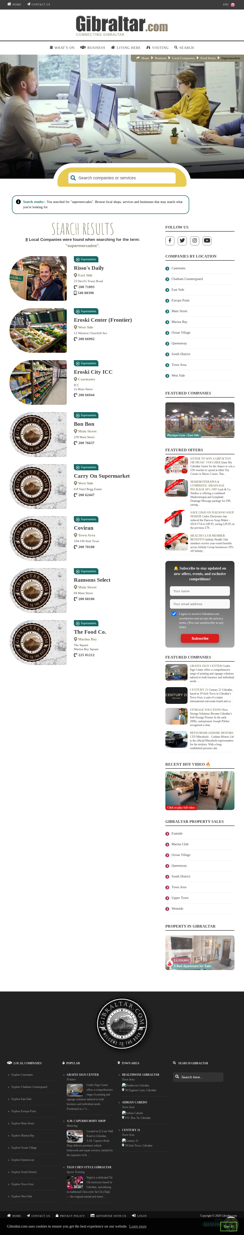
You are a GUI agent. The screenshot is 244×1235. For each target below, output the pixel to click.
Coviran (83, 528)
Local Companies (183, 58)
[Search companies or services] (73, 177)
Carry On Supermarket (102, 476)
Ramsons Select (92, 580)
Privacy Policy (72, 1215)
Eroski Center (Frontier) (103, 320)
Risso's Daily (89, 268)
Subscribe (200, 638)
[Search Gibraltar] (177, 1077)
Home (17, 4)
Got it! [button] (229, 1226)
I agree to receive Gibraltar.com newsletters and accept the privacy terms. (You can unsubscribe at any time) (201, 620)
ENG (226, 4)
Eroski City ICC (93, 372)
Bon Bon (84, 424)
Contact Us (41, 4)
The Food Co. (90, 632)
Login (142, 1215)
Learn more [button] (138, 1226)
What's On (65, 48)
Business (160, 58)
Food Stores (208, 58)
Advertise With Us (111, 1215)
